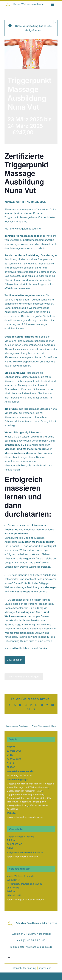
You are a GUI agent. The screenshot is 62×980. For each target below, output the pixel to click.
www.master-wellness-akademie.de (25, 817)
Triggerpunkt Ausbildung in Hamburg (25, 794)
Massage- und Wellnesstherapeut (31, 787)
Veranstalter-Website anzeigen (22, 856)
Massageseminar (15, 791)
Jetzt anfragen (14, 660)
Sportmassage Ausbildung (17, 726)
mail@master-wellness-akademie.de (31, 946)
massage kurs (36, 783)
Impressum (45, 967)
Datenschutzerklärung (23, 967)
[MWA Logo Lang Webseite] (24, 3)
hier (45, 648)
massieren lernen (33, 791)
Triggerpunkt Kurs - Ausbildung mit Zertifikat (29, 798)
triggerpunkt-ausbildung (19, 801)
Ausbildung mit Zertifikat (19, 775)
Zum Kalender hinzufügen (24, 676)
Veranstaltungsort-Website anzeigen (25, 899)
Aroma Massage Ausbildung (44, 726)
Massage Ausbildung (17, 783)
